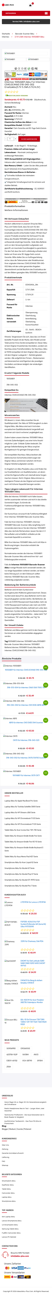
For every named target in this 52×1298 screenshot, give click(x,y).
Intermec (5, 37)
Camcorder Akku (8, 1193)
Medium (12, 1129)
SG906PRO (11, 1048)
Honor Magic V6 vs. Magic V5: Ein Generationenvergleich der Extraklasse (25, 1103)
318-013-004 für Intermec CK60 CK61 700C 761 (26, 688)
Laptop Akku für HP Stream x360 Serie (20, 812)
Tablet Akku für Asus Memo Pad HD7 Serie (21, 857)
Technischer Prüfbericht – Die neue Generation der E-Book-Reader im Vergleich (24, 1116)
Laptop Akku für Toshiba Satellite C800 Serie (22, 807)
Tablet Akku (6, 1189)
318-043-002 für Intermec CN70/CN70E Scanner (26, 758)
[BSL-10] (12, 1021)
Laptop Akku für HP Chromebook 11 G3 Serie (22, 818)
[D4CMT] (10, 961)
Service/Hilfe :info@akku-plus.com (26, 21)
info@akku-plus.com (20, 1256)
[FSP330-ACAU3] (12, 923)
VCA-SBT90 (27, 1061)
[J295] (12, 943)
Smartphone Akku (9, 1201)
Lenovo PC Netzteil (9, 1237)
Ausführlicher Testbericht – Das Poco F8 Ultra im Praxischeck (22, 1122)
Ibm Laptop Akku (8, 1217)
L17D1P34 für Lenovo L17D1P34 (33, 902)
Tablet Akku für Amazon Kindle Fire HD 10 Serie (23, 842)
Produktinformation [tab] (15, 206)
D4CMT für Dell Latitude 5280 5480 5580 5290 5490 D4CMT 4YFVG (33, 963)
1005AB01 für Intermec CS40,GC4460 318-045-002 (26, 670)
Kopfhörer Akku (8, 1185)
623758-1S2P (12, 1055)
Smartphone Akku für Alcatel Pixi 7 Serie (21, 886)
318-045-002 (12, 385)
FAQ (3, 1161)
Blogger (5, 1129)
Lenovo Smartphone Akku (11, 1221)
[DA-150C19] (12, 1002)
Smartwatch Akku (9, 1181)
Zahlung (5, 1149)
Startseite (6, 34)
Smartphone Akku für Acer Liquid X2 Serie (21, 862)
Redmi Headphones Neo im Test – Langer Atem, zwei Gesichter (24, 1110)
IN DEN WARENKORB (29, 139)
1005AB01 (11, 379)
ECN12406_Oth (18, 110)
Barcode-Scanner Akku (24, 34)
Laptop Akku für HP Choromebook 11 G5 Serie (23, 824)
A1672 (36, 1055)
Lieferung (5, 1157)
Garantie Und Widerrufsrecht (13, 1153)
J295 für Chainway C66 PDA (32, 941)
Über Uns (5, 1145)
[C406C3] (12, 982)
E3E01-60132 (12, 1061)
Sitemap (5, 1165)
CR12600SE (25, 1048)
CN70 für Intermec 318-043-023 (26, 740)
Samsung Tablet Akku (10, 1229)
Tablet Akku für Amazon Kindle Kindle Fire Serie (23, 836)
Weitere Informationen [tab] (16, 210)
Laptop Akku (6, 1197)
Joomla (20, 1129)
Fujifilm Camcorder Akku (11, 1233)
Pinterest (27, 1129)
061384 (25, 1055)
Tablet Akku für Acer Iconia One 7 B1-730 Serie (23, 830)
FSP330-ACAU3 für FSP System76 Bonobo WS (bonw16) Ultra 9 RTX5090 (33, 924)
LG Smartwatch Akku (10, 1225)
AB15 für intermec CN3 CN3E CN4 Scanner (26, 723)
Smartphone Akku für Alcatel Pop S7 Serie (21, 874)
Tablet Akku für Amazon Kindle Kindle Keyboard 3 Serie (24, 849)
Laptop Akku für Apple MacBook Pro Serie (21, 801)
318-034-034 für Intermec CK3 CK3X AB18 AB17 (26, 705)
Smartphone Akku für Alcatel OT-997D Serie (22, 880)
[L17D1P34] (12, 904)
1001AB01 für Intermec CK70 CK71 (26, 775)
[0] (30, 5)
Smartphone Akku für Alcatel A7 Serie (19, 868)
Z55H (9, 1067)
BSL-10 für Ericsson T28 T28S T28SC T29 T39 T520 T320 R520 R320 (34, 1021)
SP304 (40, 1061)
